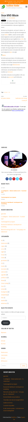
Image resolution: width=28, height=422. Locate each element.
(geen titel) (3, 214)
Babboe (6, 35)
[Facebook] (7, 178)
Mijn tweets (3, 332)
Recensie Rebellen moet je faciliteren (11, 397)
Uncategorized (4, 292)
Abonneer (5, 323)
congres (3, 246)
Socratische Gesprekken (8, 405)
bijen (11, 52)
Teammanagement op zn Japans (8, 197)
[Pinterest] (13, 178)
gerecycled (11, 77)
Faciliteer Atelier (12, 5)
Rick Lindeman (12, 18)
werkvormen (4, 303)
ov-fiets (22, 39)
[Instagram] (10, 178)
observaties (3, 269)
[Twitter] (17, 178)
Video (2, 297)
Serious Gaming (4, 283)
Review (2, 280)
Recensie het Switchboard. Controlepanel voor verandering (11, 203)
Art (1, 240)
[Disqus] (14, 123)
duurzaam (6, 92)
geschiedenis (4, 260)
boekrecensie (4, 243)
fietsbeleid (10, 72)
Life (2, 263)
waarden (2, 13)
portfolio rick (4, 277)
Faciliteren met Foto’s (8, 403)
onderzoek (3, 272)
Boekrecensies (4, 352)
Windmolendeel (16, 65)
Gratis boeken (4, 355)
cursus (2, 249)
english (2, 252)
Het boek (3, 341)
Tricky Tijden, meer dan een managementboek (13, 400)
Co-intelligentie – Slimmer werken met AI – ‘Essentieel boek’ (13, 191)
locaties (3, 266)
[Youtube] (20, 178)
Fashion (2, 257)
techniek (3, 289)
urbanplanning (4, 295)
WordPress (14, 417)
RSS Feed (3, 344)
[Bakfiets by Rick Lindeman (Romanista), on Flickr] (3, 55)
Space (2, 286)
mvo (9, 92)
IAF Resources (4, 361)
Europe (2, 255)
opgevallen (3, 275)
